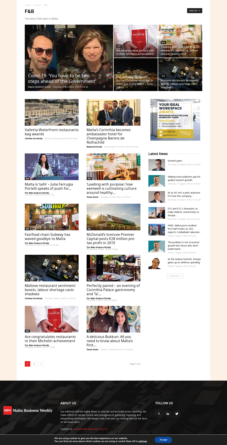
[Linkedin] (168, 414)
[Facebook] (159, 414)
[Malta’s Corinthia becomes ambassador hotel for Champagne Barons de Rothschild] (113, 112)
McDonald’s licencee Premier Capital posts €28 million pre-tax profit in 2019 (111, 238)
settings (142, 441)
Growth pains (175, 160)
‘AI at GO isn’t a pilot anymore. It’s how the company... (184, 194)
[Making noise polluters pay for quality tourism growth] (156, 181)
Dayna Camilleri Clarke (39, 87)
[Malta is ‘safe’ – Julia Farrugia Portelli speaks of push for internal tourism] (52, 166)
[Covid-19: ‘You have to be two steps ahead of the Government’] (69, 63)
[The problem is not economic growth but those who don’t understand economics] (156, 246)
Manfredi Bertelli (94, 146)
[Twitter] (176, 414)
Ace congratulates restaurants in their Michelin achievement (50, 338)
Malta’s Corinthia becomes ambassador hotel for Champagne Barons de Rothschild (109, 136)
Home (28, 5)
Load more (174, 275)
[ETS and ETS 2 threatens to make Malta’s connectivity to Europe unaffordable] (156, 213)
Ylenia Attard (92, 197)
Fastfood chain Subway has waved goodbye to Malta (47, 236)
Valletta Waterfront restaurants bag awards (52, 131)
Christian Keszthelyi (33, 138)
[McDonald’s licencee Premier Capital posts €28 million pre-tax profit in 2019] (113, 217)
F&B (30, 70)
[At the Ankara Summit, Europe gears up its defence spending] (156, 263)
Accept (163, 439)
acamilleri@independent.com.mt (90, 429)
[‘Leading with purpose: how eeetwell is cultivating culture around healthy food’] (180, 41)
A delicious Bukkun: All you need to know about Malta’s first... (110, 340)
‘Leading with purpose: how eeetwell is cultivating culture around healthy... (112, 188)
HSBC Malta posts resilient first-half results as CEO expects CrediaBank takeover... (184, 229)
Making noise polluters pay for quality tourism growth (184, 178)
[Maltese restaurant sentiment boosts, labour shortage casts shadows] (180, 74)
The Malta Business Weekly (37, 193)
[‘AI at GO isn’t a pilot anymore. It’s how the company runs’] (156, 197)
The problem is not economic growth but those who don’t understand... (184, 245)
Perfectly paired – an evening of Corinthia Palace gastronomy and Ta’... (113, 289)
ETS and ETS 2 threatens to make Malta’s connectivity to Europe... (183, 212)
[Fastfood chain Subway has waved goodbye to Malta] (52, 217)
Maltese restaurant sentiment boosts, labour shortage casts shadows (50, 289)
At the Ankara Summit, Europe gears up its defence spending (184, 260)
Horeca (37, 5)
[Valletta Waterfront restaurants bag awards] (52, 112)
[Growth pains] (156, 165)
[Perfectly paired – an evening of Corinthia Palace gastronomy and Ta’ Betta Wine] (113, 268)
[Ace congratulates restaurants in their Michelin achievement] (136, 41)
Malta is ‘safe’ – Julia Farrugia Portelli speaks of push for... (49, 186)
